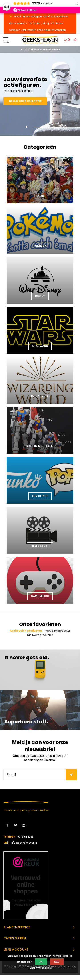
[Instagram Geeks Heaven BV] (24, 825)
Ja (40, 961)
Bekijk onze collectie (25, 98)
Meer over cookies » (41, 968)
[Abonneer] (71, 774)
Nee (56, 961)
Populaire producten (58, 630)
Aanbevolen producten (26, 630)
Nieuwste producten (40, 635)
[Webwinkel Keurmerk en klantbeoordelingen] (25, 885)
